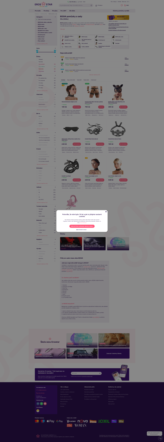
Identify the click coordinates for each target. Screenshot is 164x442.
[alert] (82, 221)
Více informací (83, 222)
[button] (82, 229)
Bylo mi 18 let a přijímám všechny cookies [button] (82, 226)
